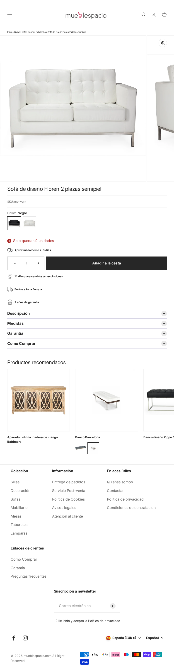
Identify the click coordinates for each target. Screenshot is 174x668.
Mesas (16, 516)
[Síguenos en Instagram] (25, 638)
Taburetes (19, 524)
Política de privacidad (125, 499)
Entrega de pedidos (68, 482)
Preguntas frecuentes (28, 576)
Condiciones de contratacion (131, 507)
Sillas (15, 482)
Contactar (115, 490)
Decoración (20, 490)
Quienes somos (120, 482)
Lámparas (19, 533)
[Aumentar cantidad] (38, 263)
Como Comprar (24, 559)
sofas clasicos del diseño (34, 32)
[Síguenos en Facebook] (14, 638)
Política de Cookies (68, 499)
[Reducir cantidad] (14, 263)
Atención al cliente (67, 516)
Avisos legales (64, 507)
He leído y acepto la (88, 621)
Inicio (9, 32)
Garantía (18, 568)
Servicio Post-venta (68, 490)
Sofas (17, 32)
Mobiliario (19, 507)
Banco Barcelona (87, 437)
